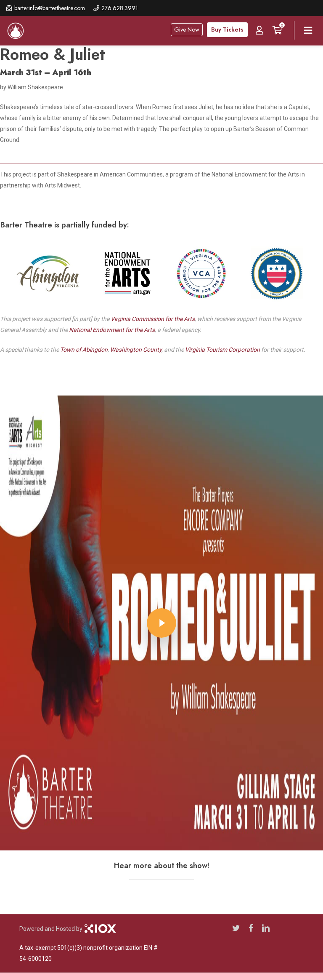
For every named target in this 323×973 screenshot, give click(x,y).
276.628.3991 (119, 8)
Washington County (136, 349)
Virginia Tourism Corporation (222, 349)
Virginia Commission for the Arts (153, 318)
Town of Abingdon (84, 349)
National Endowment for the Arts (112, 329)
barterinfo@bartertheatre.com (49, 8)
